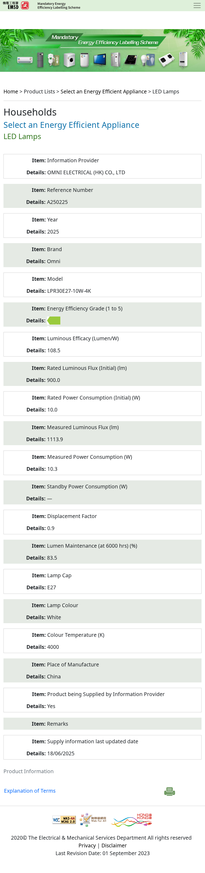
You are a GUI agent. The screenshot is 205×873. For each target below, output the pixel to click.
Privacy (87, 845)
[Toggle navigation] (197, 5)
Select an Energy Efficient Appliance (104, 91)
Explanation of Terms (30, 790)
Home (10, 91)
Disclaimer (114, 845)
